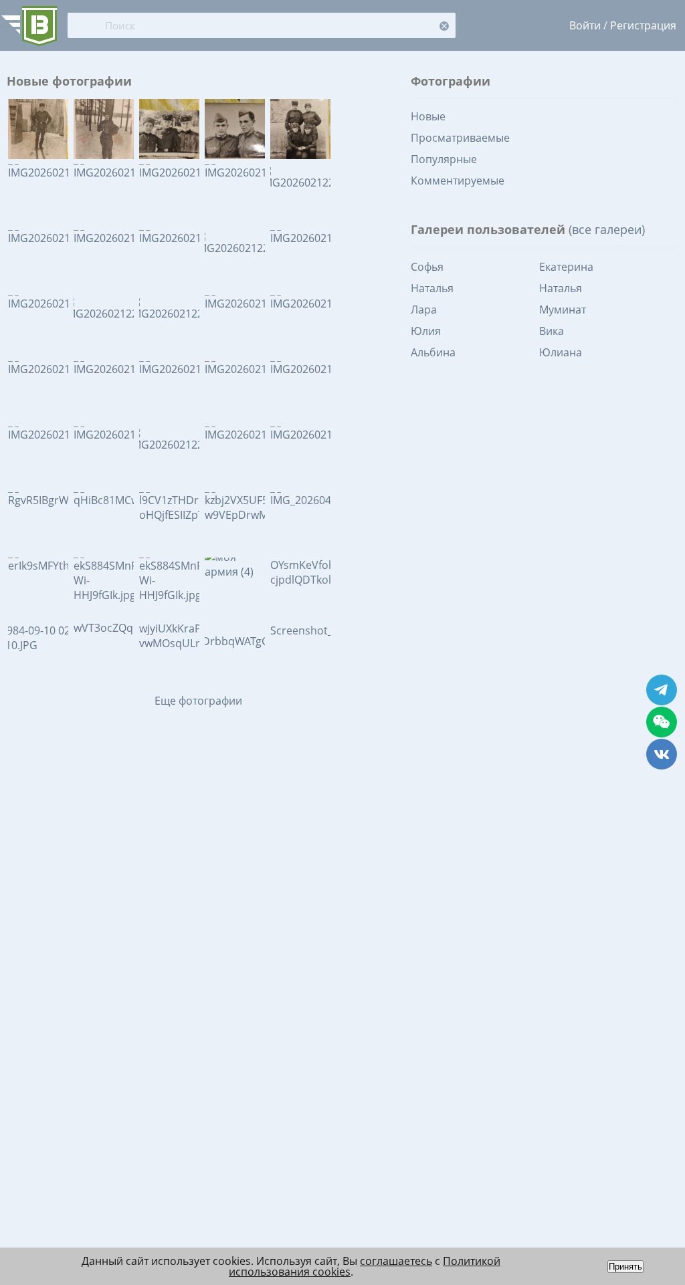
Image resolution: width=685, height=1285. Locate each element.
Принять (625, 1267)
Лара (424, 309)
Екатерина (566, 266)
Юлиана (560, 352)
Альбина (433, 352)
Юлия (426, 331)
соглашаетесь (396, 1261)
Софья (427, 266)
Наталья (432, 288)
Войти (585, 25)
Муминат (562, 309)
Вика (551, 331)
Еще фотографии (198, 700)
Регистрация (643, 25)
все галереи (607, 229)
